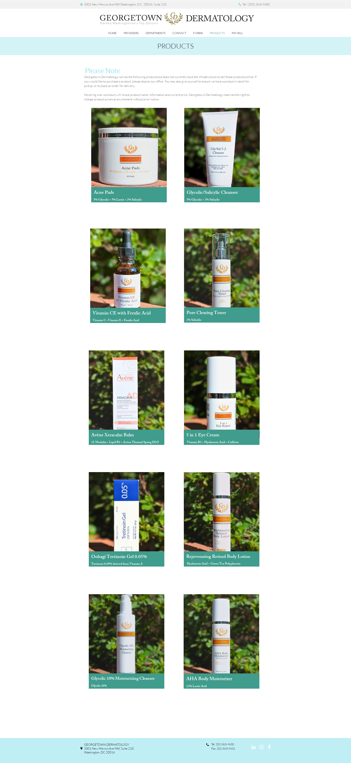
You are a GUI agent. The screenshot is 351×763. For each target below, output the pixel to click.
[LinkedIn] (254, 747)
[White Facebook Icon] (269, 747)
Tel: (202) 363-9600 (256, 4)
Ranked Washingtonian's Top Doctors (129, 23)
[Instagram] (261, 747)
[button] (131, 33)
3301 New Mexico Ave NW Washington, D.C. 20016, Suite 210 (125, 4)
